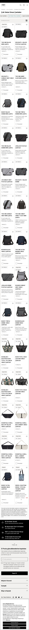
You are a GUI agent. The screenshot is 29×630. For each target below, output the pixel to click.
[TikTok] (21, 597)
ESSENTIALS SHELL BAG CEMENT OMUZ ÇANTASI (21, 424)
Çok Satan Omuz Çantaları (14, 15)
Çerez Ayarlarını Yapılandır (14, 627)
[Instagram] (13, 597)
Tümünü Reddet (14, 625)
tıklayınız (8, 620)
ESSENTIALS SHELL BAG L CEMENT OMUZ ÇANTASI (21, 456)
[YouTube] (19, 597)
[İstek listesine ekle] (13, 24)
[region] (14, 614)
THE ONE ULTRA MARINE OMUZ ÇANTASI (20, 251)
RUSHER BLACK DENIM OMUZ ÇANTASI (19, 323)
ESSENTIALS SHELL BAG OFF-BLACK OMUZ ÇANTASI (7, 424)
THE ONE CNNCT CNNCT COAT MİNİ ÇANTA (20, 215)
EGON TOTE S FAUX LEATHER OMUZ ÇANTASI (21, 391)
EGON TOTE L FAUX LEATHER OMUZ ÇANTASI (21, 358)
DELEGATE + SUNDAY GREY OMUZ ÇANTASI (7, 78)
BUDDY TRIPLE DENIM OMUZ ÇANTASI (5, 323)
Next (27, 1)
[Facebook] (16, 597)
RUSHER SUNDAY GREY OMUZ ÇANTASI (20, 287)
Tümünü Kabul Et (14, 622)
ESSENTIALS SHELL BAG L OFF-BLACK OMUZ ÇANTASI (7, 456)
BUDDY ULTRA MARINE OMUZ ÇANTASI (5, 487)
